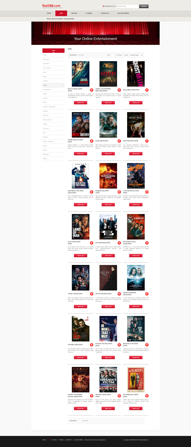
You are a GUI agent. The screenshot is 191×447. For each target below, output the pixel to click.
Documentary (47, 89)
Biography (46, 154)
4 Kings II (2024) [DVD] (75, 294)
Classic (45, 76)
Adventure (46, 59)
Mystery (45, 111)
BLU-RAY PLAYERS (123, 13)
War (44, 132)
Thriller (45, 124)
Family (45, 150)
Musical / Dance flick (49, 107)
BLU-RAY (74, 13)
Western (45, 137)
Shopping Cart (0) (110, 6)
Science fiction (47, 120)
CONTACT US (105, 13)
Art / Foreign (47, 68)
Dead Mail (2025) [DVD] (130, 141)
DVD (61, 13)
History (45, 158)
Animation (46, 63)
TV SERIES (89, 13)
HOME (49, 13)
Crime (44, 85)
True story (46, 128)
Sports (45, 145)
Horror (45, 102)
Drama (45, 94)
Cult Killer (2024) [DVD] (75, 345)
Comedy (45, 81)
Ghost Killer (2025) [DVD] (131, 90)
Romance (45, 115)
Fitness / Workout (48, 141)
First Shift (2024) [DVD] (103, 243)
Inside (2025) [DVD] (102, 141)
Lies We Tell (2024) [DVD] (104, 294)
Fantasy (45, 98)
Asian (44, 72)
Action (45, 55)
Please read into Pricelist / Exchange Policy (60, 19)
